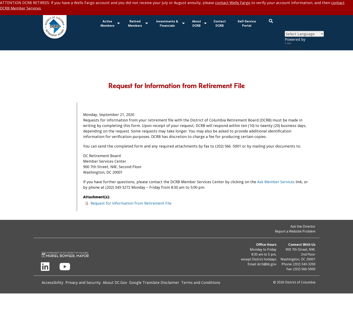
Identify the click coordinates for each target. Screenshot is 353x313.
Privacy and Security (83, 282)
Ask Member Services (276, 181)
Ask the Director (302, 226)
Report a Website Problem (295, 231)
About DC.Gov (115, 282)
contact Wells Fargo (232, 2)
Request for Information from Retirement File (130, 203)
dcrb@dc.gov (266, 264)
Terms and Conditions (200, 282)
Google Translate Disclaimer (154, 282)
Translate (293, 47)
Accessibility (52, 282)
